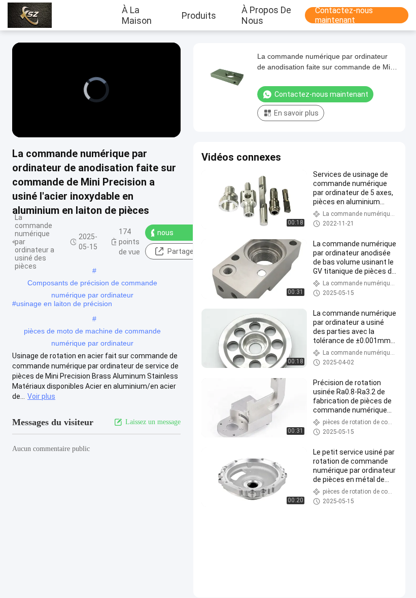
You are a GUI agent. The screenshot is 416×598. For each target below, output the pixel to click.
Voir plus (41, 396)
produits (199, 15)
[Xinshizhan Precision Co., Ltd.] (33, 15)
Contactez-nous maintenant (344, 15)
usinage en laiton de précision (64, 304)
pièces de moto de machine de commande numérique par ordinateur (92, 332)
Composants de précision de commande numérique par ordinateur (92, 284)
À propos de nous (266, 15)
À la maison (137, 15)
